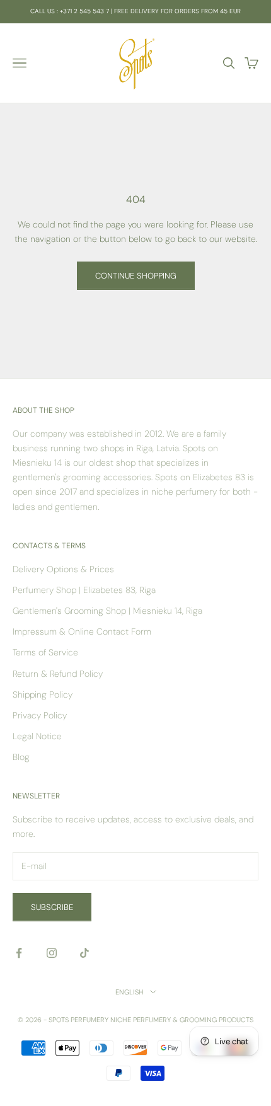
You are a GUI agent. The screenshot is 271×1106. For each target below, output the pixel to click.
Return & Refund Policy (58, 673)
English (129, 992)
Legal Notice (37, 736)
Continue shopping (135, 275)
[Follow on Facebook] (19, 953)
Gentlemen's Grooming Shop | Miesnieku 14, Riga (107, 610)
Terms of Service (45, 652)
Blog (21, 757)
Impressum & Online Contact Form (82, 631)
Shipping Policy (42, 694)
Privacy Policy (40, 715)
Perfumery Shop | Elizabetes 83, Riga (84, 590)
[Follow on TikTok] (84, 953)
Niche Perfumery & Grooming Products (181, 1019)
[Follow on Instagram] (51, 953)
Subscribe (52, 907)
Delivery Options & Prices (63, 569)
